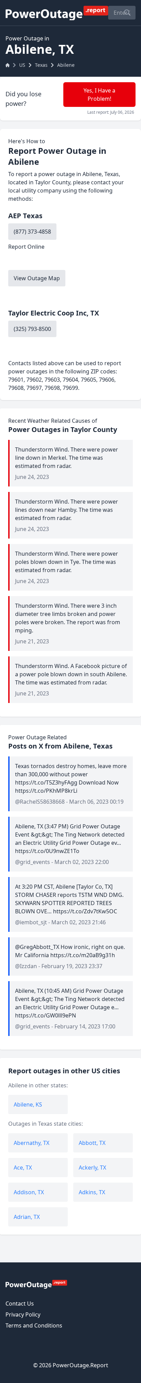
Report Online (26, 246)
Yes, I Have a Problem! (99, 94)
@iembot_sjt (31, 922)
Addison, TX (29, 1192)
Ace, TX (23, 1167)
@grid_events (32, 862)
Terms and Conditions (33, 1325)
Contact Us (19, 1303)
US (22, 65)
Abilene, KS (28, 1104)
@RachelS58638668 (40, 801)
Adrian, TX (27, 1217)
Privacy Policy (22, 1314)
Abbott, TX (92, 1143)
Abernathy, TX (31, 1143)
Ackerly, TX (92, 1167)
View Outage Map (37, 278)
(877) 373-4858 (32, 231)
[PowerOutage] (36, 1284)
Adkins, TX (92, 1192)
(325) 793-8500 (32, 329)
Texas (41, 65)
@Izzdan (26, 966)
